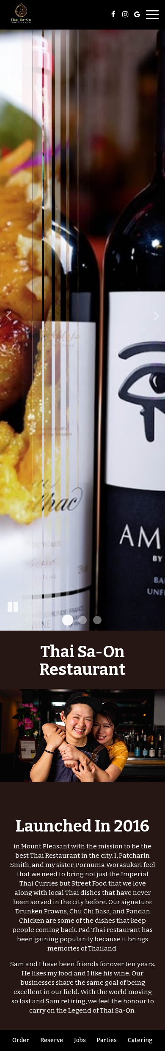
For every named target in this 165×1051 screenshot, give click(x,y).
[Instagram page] (125, 14)
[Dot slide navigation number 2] (82, 620)
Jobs (80, 1040)
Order (20, 1040)
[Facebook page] (113, 14)
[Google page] (137, 14)
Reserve (51, 1040)
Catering (140, 1040)
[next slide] (156, 315)
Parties (106, 1040)
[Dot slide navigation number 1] (67, 620)
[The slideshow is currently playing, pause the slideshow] (12, 607)
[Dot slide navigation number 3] (97, 620)
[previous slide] (8, 315)
